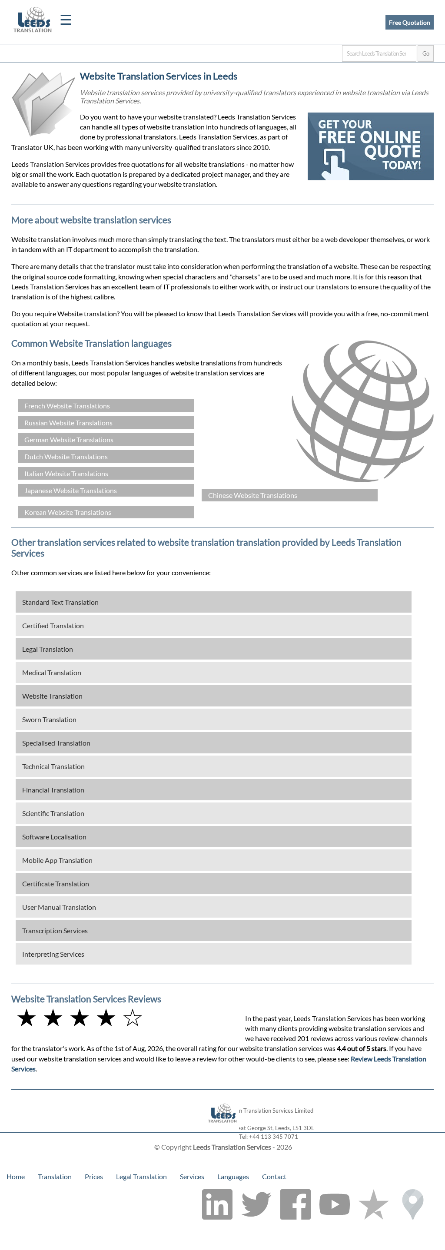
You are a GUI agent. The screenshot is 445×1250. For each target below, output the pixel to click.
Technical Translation (53, 766)
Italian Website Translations (66, 473)
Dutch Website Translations (66, 456)
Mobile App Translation (57, 860)
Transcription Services (55, 930)
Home (16, 1176)
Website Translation (52, 696)
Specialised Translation (56, 743)
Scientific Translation (53, 813)
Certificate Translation (55, 883)
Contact (274, 1176)
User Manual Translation (59, 907)
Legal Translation (47, 649)
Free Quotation (409, 22)
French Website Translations (67, 405)
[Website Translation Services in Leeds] (222, 1128)
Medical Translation (51, 672)
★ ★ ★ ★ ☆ (79, 1016)
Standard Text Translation (60, 602)
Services (192, 1176)
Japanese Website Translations (70, 490)
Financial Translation (53, 790)
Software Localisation (54, 836)
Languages (233, 1176)
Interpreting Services (53, 954)
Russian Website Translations (68, 422)
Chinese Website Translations (252, 495)
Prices (94, 1176)
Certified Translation (53, 625)
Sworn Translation (49, 719)
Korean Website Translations (67, 512)
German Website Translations (68, 439)
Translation (55, 1176)
